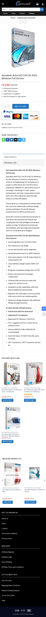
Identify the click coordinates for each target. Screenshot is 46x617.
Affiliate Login (7, 557)
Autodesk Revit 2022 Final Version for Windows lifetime (11, 435)
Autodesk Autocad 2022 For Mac (11, 491)
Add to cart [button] (7, 400)
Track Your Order (8, 595)
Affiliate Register (8, 552)
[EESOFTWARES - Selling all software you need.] (23, 3)
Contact (5, 528)
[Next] (44, 485)
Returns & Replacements (10, 590)
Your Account (7, 580)
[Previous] (2, 485)
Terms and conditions (9, 533)
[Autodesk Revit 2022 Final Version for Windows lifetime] (12, 418)
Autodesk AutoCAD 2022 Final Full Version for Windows (34, 391)
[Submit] (42, 9)
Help (3, 600)
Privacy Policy (7, 538)
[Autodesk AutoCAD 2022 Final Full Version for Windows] (34, 374)
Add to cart (20, 106)
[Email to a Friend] (15, 140)
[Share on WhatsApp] (3, 140)
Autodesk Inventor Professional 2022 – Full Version (12, 391)
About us (5, 518)
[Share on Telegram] (23, 140)
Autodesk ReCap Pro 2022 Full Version (34, 490)
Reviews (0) (10, 162)
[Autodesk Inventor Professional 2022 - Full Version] (12, 374)
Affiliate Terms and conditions (13, 567)
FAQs (4, 523)
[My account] (43, 3)
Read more (7, 502)
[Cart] (38, 3)
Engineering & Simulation (26, 18)
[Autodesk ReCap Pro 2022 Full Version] (34, 474)
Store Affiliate (7, 562)
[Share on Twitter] (11, 140)
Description (10, 157)
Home (12, 18)
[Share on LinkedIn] (19, 140)
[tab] (23, 157)
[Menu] (3, 3)
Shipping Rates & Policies (11, 585)
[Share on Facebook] (7, 140)
